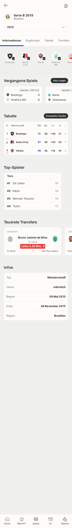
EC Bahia (11, 251)
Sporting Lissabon (50, 251)
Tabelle (48, 40)
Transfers (64, 40)
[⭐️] (66, 5)
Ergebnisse (33, 40)
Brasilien (19, 18)
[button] (36, 27)
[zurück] (6, 5)
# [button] (7, 125)
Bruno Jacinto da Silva (32, 237)
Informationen (11, 40)
